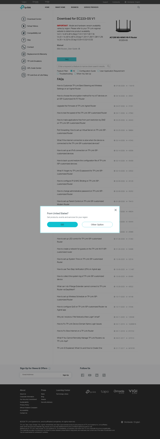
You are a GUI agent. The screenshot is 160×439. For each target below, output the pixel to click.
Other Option (97, 224)
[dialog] (80, 219)
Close (115, 210)
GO (62, 224)
